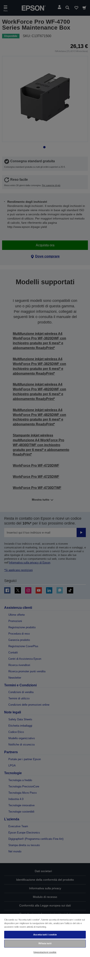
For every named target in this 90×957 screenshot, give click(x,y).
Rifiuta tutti (45, 943)
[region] (45, 935)
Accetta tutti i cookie (45, 934)
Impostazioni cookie (44, 952)
